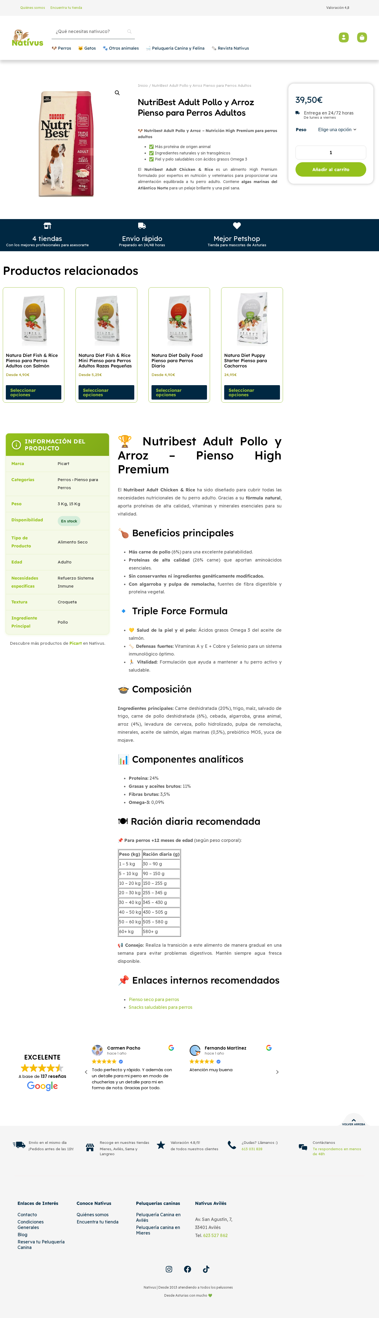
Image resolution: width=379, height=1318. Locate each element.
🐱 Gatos (87, 48)
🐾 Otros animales (121, 48)
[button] (117, 93)
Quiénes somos (32, 8)
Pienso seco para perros (154, 999)
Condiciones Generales (30, 1224)
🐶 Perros (61, 48)
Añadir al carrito (331, 169)
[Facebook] (187, 1269)
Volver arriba (353, 1124)
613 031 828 (252, 1149)
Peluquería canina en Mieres (158, 1230)
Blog (22, 1234)
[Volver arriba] (354, 1120)
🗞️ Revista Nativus (230, 48)
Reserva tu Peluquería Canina (41, 1244)
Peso (301, 129)
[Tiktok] (206, 1269)
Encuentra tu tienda (66, 8)
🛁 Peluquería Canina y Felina (175, 48)
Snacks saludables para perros (160, 1007)
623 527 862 (215, 1235)
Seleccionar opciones (23, 392)
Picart (75, 643)
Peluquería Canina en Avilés (158, 1217)
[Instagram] (169, 1269)
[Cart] (362, 37)
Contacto (27, 1214)
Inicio (143, 85)
